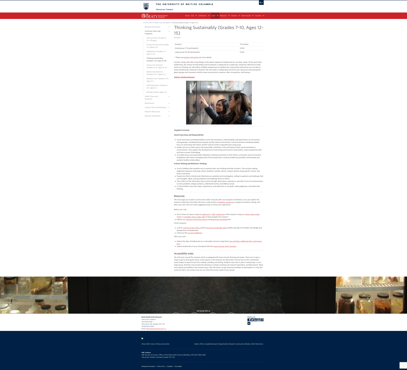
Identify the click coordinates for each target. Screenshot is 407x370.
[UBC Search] (261, 2)
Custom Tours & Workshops (155, 107)
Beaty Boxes (149, 103)
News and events (163, 344)
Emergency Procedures (148, 366)
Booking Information (152, 27)
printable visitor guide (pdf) (194, 217)
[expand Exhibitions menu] (209, 15)
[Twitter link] (252, 320)
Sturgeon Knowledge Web (216, 228)
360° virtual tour (218, 214)
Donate (234, 16)
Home (187, 16)
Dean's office (199, 344)
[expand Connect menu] (264, 15)
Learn (213, 16)
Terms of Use (161, 366)
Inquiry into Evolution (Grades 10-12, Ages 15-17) (157, 66)
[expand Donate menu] (239, 15)
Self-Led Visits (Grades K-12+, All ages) (157, 39)
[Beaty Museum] (154, 16)
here (207, 267)
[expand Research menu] (229, 15)
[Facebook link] (248, 320)
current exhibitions (195, 233)
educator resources (226, 202)
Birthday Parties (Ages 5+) (157, 92)
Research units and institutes (239, 344)
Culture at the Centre (191, 228)
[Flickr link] (248, 324)
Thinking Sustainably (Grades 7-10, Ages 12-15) (157, 59)
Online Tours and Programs (151, 97)
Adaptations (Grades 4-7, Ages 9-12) (156, 53)
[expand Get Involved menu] (253, 15)
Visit (192, 16)
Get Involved (246, 16)
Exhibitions (203, 16)
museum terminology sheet (196, 219)
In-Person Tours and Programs (162, 22)
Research (223, 16)
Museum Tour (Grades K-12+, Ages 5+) (158, 80)
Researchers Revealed (218, 219)
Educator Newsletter (153, 116)
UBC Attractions (257, 344)
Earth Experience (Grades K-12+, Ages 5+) (157, 86)
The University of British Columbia (146, 6)
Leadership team (211, 344)
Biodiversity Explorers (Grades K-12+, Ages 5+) (156, 73)
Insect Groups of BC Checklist (225, 246)
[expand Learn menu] (218, 15)
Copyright (169, 366)
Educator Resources (152, 112)
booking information (191, 57)
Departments (223, 344)
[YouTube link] (258, 320)
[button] (168, 27)
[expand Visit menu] (196, 15)
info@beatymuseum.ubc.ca (156, 329)
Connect (258, 16)
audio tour (206, 214)
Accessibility (178, 366)
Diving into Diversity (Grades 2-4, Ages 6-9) (158, 46)
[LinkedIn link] (255, 320)
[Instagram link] (262, 320)
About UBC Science (148, 344)
